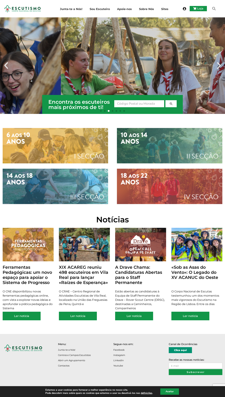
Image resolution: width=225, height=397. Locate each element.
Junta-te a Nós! (66, 349)
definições (146, 393)
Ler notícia (21, 316)
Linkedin (118, 360)
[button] (213, 8)
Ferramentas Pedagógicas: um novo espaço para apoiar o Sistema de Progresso (27, 275)
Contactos (63, 365)
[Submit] (171, 103)
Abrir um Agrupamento (71, 360)
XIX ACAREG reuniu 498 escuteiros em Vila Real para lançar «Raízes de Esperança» (83, 275)
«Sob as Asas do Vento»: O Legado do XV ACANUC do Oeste (194, 272)
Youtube (118, 365)
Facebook (119, 349)
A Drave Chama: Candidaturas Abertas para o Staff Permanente (138, 275)
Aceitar (170, 391)
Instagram (119, 355)
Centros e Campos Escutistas (74, 355)
